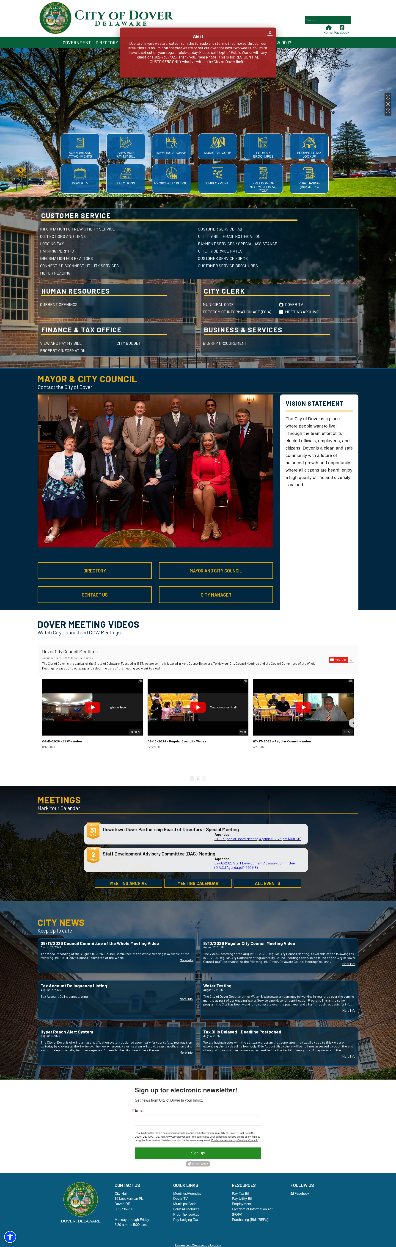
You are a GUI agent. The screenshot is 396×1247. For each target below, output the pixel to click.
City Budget (129, 343)
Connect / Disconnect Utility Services (79, 265)
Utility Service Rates (220, 250)
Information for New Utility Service (77, 228)
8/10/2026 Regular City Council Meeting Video (249, 943)
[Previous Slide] (388, 97)
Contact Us (95, 594)
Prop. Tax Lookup (186, 1214)
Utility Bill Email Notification (229, 236)
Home (328, 32)
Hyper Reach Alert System (67, 1032)
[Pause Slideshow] (388, 104)
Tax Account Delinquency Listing (74, 985)
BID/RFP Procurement (225, 343)
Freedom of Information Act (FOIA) (263, 186)
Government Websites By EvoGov (198, 1245)
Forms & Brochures (263, 154)
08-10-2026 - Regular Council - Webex (177, 741)
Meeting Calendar (197, 883)
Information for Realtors (66, 258)
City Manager (216, 594)
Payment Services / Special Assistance (237, 243)
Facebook (341, 32)
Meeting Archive (171, 153)
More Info (186, 960)
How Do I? (281, 42)
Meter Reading (55, 272)
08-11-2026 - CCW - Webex (62, 741)
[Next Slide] (388, 111)
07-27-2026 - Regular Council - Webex (282, 741)
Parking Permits (57, 250)
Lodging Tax (52, 243)
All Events (267, 883)
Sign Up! (198, 1153)
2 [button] (198, 778)
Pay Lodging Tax (185, 1220)
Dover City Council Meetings (70, 651)
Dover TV (80, 183)
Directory (107, 42)
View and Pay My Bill (125, 154)
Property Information (63, 350)
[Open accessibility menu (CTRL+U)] (10, 1237)
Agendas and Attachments (80, 154)
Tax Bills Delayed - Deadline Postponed (242, 1032)
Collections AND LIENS (63, 236)
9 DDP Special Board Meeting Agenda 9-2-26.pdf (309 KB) (257, 838)
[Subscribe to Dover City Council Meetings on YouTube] (341, 660)
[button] (43, 723)
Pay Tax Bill (240, 1193)
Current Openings (58, 304)
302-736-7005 (125, 1209)
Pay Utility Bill (242, 1198)
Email (139, 1110)
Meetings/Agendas (187, 1193)
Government (77, 42)
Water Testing (217, 985)
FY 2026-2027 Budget (171, 183)
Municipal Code (217, 153)
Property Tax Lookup (309, 154)
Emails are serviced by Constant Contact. (234, 1140)
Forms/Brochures (186, 1209)
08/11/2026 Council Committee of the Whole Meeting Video (100, 943)
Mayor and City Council (216, 570)
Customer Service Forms (223, 258)
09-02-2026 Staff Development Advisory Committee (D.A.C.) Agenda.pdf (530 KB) (254, 865)
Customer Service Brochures (228, 265)
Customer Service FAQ (220, 228)
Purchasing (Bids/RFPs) (309, 185)
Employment (217, 183)
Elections (126, 183)
